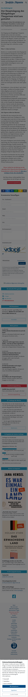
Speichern (14, 690)
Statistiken (6, 681)
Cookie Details (14, 694)
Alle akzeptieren (14, 686)
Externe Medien (7, 683)
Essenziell (6, 679)
